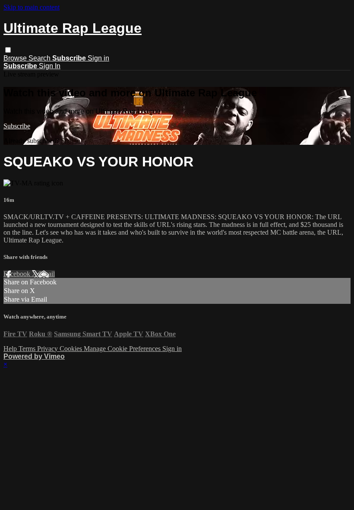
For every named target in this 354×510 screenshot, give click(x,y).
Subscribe (16, 126)
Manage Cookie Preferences (123, 348)
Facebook (17, 273)
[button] (8, 50)
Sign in (98, 58)
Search (40, 58)
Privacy (48, 348)
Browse (15, 58)
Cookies (72, 348)
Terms (28, 348)
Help (11, 348)
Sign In (49, 66)
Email (47, 273)
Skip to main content (31, 7)
